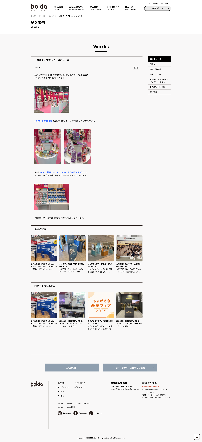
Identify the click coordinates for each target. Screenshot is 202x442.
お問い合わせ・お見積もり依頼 (130, 367)
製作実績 (153, 92)
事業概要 (60, 404)
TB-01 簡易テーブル (49, 172)
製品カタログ (165, 3)
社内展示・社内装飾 (157, 87)
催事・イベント (156, 74)
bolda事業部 (71, 407)
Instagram (67, 413)
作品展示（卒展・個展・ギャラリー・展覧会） (159, 80)
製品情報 (61, 383)
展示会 (136, 68)
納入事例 (42, 16)
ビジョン (60, 407)
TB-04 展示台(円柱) (43, 120)
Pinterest (98, 413)
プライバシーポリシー (83, 404)
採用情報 (69, 404)
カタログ (61, 396)
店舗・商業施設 (156, 69)
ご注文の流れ (72, 367)
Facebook (83, 413)
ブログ (148, 3)
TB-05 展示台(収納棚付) (71, 172)
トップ (33, 16)
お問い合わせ (157, 8)
